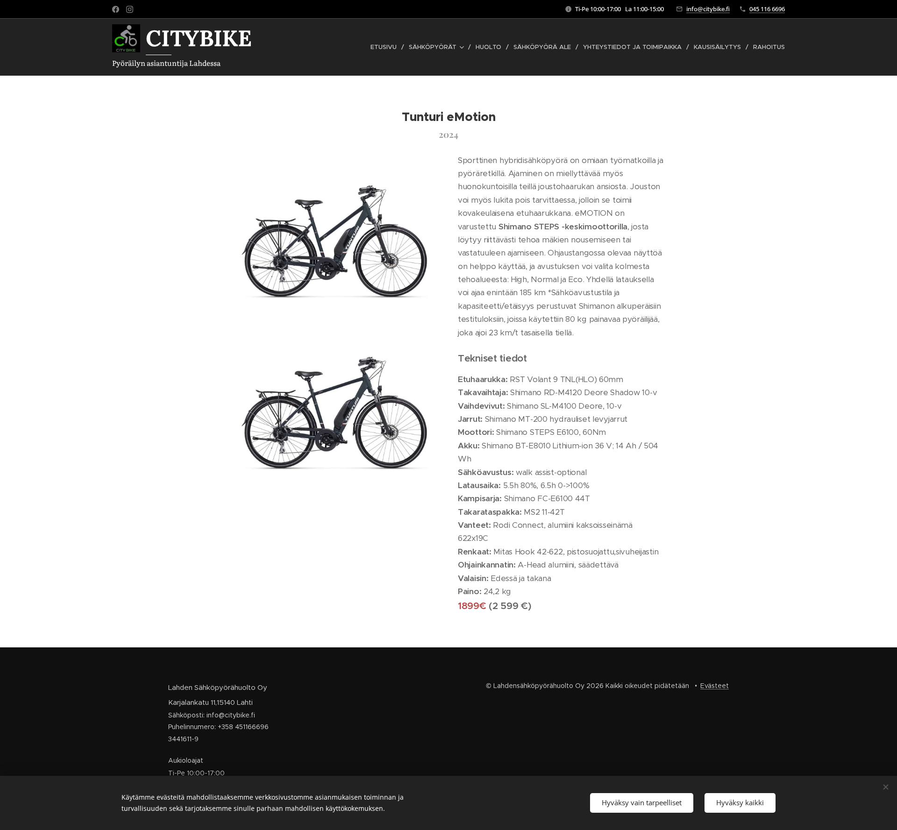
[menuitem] (386, 47)
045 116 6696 (767, 9)
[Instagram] (129, 9)
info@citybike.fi (708, 9)
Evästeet (714, 685)
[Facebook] (115, 9)
